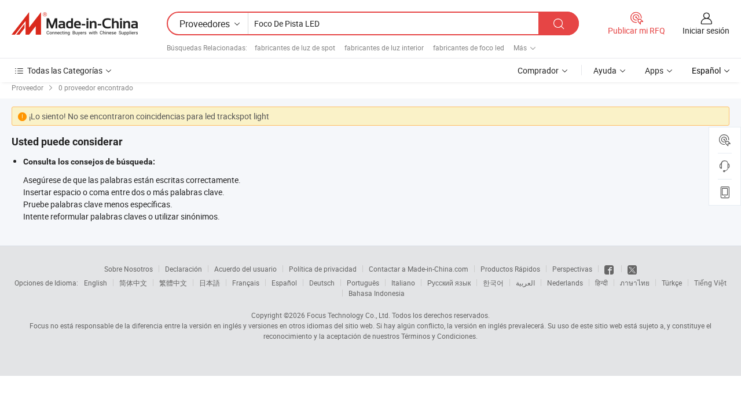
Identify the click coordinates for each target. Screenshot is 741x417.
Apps (654, 70)
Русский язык (449, 282)
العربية (525, 282)
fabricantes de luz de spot (295, 47)
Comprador (538, 70)
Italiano (403, 282)
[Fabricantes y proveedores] (75, 24)
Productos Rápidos (510, 268)
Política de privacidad (323, 268)
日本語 (209, 282)
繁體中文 (173, 282)
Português (363, 282)
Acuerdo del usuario (245, 268)
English (95, 282)
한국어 (493, 282)
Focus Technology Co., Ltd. (348, 315)
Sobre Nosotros (128, 268)
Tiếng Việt (710, 282)
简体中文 (133, 282)
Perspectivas (572, 268)
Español (284, 282)
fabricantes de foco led (468, 47)
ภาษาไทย (635, 282)
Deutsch (322, 282)
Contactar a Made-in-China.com (418, 268)
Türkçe (672, 282)
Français (245, 282)
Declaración (183, 268)
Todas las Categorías (64, 70)
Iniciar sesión (706, 30)
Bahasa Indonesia (377, 293)
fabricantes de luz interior (384, 47)
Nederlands (565, 282)
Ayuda (605, 70)
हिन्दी (601, 282)
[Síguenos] (609, 268)
